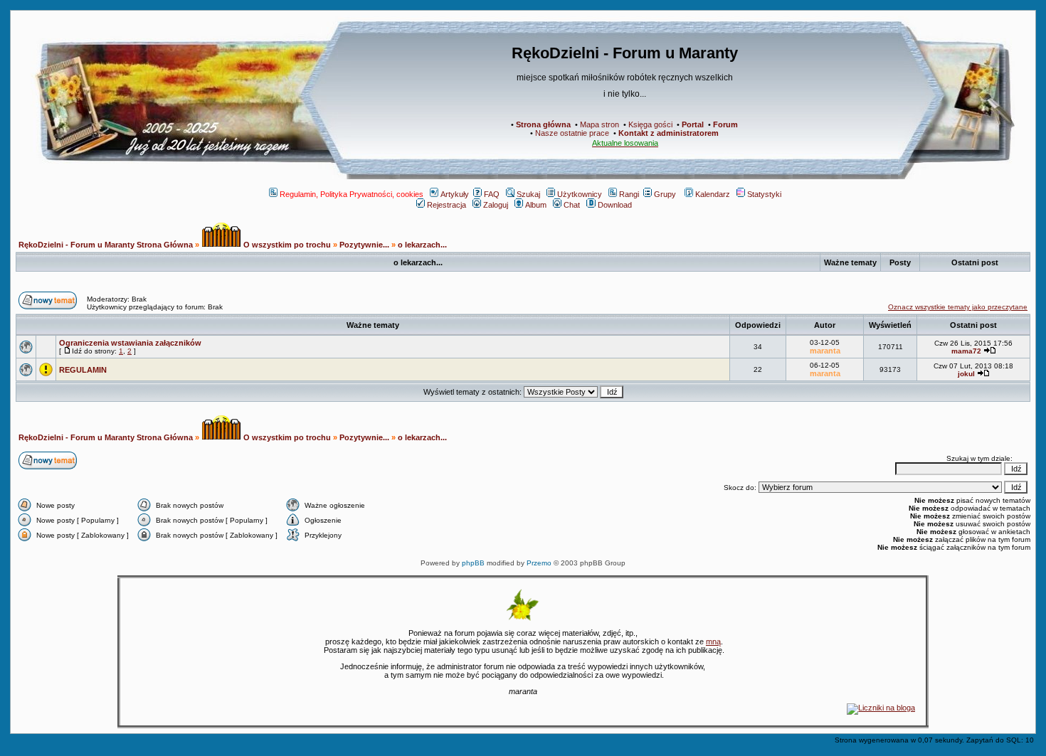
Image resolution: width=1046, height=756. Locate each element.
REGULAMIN (83, 370)
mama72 (966, 351)
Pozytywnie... (364, 244)
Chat (572, 205)
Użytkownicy (579, 194)
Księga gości (650, 124)
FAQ (492, 194)
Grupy (665, 194)
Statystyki (764, 194)
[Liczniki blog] (881, 707)
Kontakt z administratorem (668, 133)
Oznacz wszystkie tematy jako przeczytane (957, 307)
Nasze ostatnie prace (572, 133)
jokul (966, 374)
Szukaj (528, 194)
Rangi (629, 194)
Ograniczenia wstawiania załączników (130, 343)
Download (615, 205)
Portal (693, 124)
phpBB (473, 563)
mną (713, 641)
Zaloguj (495, 205)
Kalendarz (712, 194)
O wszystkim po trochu (286, 244)
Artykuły (454, 194)
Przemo (539, 563)
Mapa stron (599, 124)
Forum (725, 124)
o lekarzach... (422, 244)
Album (535, 205)
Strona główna (543, 124)
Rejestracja (446, 205)
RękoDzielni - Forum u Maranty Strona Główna (106, 244)
